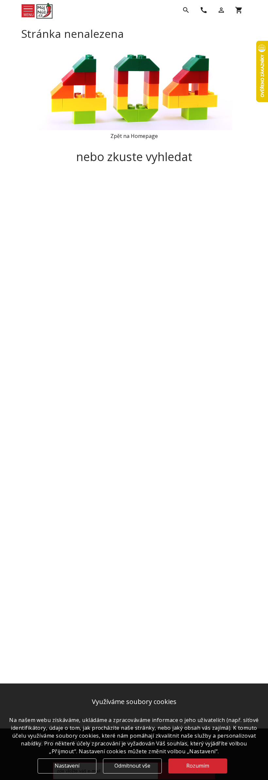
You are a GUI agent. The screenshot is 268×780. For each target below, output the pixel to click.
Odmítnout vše (132, 765)
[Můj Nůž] (44, 11)
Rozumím (197, 765)
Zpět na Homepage (134, 136)
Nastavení (67, 765)
